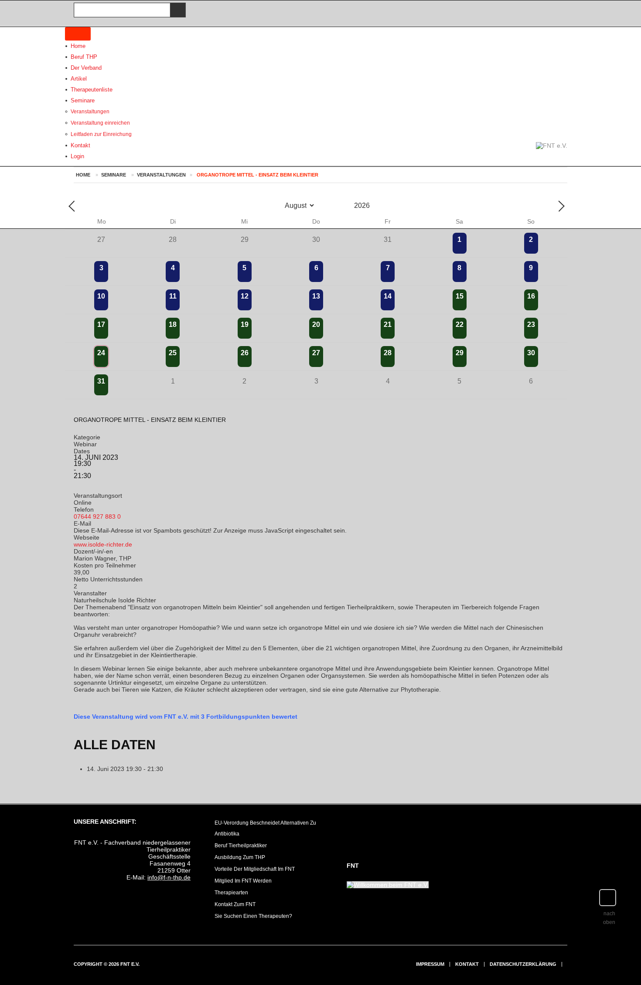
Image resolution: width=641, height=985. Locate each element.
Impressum (430, 964)
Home (78, 46)
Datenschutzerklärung (523, 964)
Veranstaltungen (90, 112)
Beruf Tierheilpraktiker (241, 845)
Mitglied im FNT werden (243, 881)
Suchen (176, 10)
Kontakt (467, 964)
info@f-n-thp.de (169, 877)
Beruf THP (84, 57)
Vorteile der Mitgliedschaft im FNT (255, 869)
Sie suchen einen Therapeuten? (253, 916)
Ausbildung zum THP (240, 857)
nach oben (609, 917)
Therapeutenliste (92, 89)
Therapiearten (231, 893)
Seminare (83, 100)
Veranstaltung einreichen (100, 123)
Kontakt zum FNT (235, 904)
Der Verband (86, 68)
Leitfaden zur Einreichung (101, 134)
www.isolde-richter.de (103, 544)
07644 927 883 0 (97, 516)
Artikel (79, 78)
